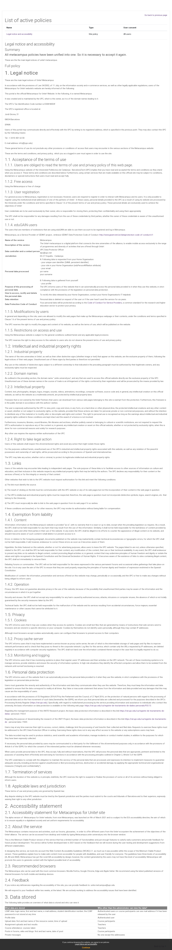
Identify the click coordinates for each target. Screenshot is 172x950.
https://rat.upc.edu (39, 702)
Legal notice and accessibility (86, 944)
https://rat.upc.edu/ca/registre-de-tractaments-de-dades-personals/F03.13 (118, 705)
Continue (86, 948)
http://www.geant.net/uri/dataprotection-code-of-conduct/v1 (126, 235)
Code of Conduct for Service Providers (104, 303)
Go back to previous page (156, 15)
